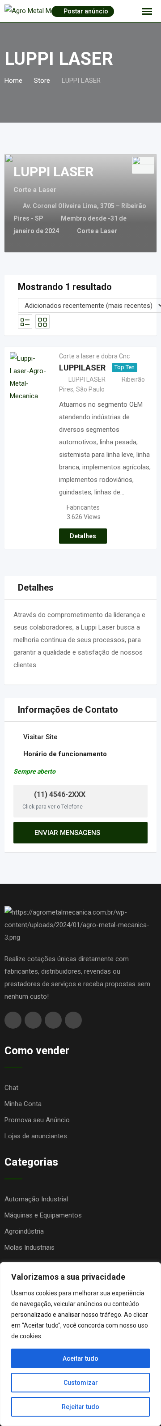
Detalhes (83, 536)
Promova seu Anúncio (37, 1120)
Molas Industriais (29, 1247)
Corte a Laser (97, 230)
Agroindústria (24, 1231)
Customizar (81, 1382)
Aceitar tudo (80, 1358)
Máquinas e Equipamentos (43, 1215)
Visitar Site (40, 737)
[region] (80, 1344)
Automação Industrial (36, 1199)
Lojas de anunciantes (35, 1136)
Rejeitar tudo (80, 1406)
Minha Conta (23, 1104)
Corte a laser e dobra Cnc (94, 356)
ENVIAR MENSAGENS (67, 833)
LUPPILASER (82, 367)
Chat (11, 1088)
